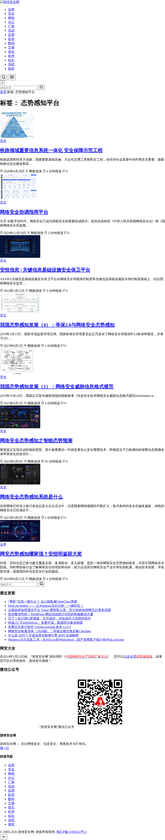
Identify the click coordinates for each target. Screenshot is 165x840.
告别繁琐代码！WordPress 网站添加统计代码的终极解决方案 (50, 614)
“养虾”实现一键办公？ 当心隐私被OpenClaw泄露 (42, 601)
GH (6, 748)
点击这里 (138, 656)
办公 (11, 22)
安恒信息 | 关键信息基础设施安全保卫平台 (45, 269)
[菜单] (12, 77)
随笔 (11, 68)
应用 (11, 34)
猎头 (11, 51)
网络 (11, 18)
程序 (11, 56)
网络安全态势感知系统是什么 (31, 496)
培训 (11, 30)
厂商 (11, 26)
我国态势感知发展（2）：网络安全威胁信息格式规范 (56, 386)
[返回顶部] (3, 837)
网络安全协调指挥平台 (24, 212)
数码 (11, 43)
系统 (11, 64)
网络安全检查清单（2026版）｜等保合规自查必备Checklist (49, 631)
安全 (11, 13)
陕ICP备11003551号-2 (72, 832)
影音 (11, 39)
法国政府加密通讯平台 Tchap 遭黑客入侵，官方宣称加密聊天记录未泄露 (59, 610)
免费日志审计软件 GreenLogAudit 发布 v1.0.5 (39, 627)
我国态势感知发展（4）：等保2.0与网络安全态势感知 (57, 324)
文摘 (11, 47)
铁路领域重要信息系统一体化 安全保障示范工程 (51, 150)
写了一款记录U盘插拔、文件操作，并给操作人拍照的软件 (49, 618)
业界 (11, 9)
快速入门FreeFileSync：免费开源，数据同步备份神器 (45, 622)
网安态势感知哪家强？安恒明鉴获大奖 (41, 553)
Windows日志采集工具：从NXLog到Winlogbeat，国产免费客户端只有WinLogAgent (66, 639)
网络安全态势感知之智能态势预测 (36, 440)
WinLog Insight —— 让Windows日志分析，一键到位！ (46, 605)
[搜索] (3, 77)
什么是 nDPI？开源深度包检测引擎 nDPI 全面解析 (43, 635)
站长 (11, 60)
